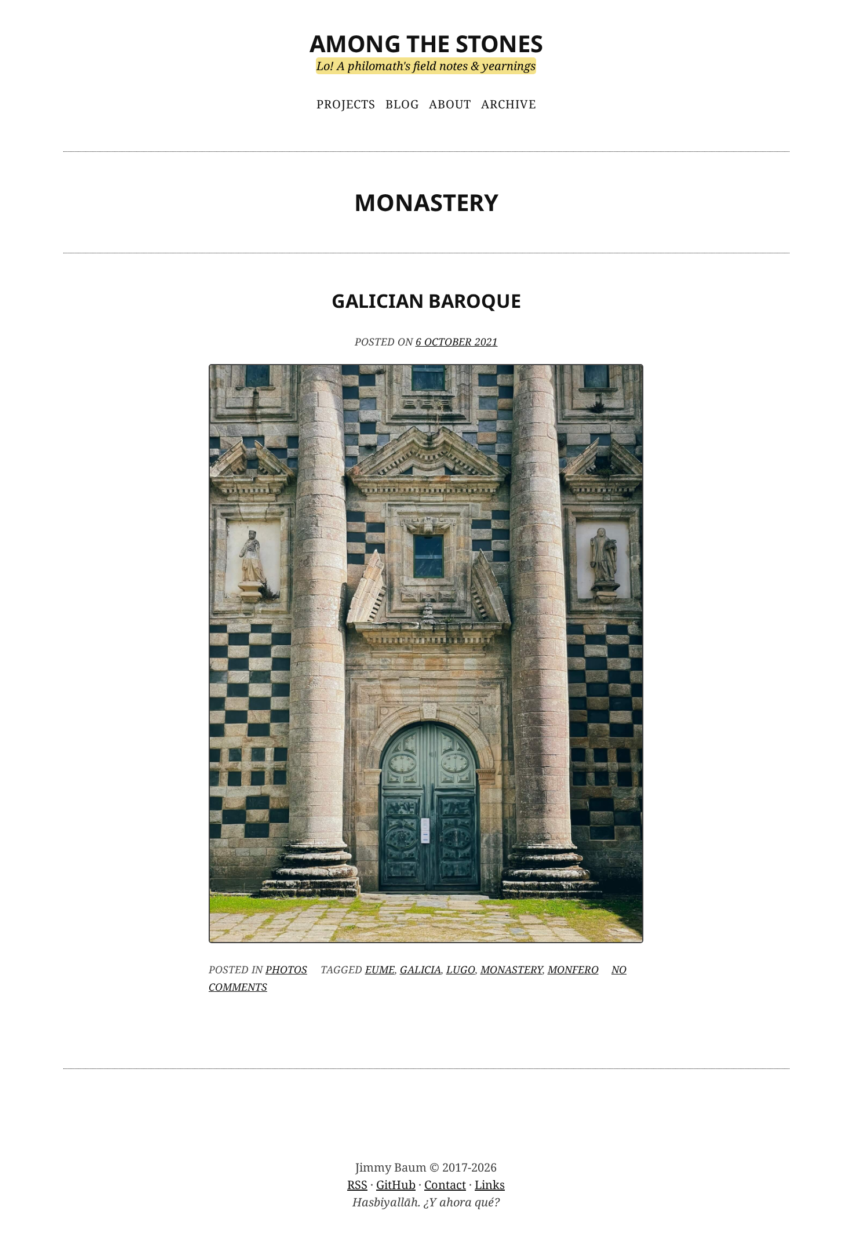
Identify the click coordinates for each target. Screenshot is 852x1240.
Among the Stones (426, 43)
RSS (357, 1184)
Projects (346, 104)
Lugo (460, 969)
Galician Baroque (426, 301)
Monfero (573, 969)
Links (490, 1184)
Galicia (420, 969)
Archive (508, 104)
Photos (286, 969)
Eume (380, 969)
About (450, 104)
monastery (511, 969)
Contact (445, 1184)
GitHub (396, 1184)
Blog (402, 104)
